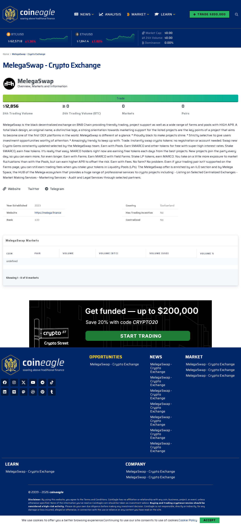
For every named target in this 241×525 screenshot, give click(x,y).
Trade (121, 98)
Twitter (33, 189)
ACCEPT (210, 520)
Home (6, 54)
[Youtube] (33, 382)
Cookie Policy (188, 520)
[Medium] (14, 392)
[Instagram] (14, 382)
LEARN (166, 14)
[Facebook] (4, 382)
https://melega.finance (48, 213)
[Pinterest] (42, 392)
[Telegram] (42, 382)
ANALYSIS (113, 14)
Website (14, 189)
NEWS (85, 14)
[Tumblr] (52, 392)
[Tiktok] (52, 382)
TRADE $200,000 (211, 14)
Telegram (56, 189)
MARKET (138, 14)
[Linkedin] (4, 392)
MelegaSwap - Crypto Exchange (28, 54)
